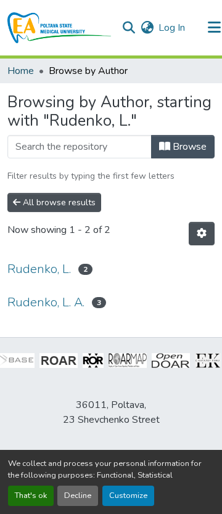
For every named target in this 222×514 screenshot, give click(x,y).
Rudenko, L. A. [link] (45, 302)
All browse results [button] (58, 202)
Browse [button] (188, 146)
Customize (128, 495)
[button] (59, 27)
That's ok (31, 495)
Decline (77, 495)
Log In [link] (171, 28)
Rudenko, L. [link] (39, 269)
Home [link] (20, 71)
